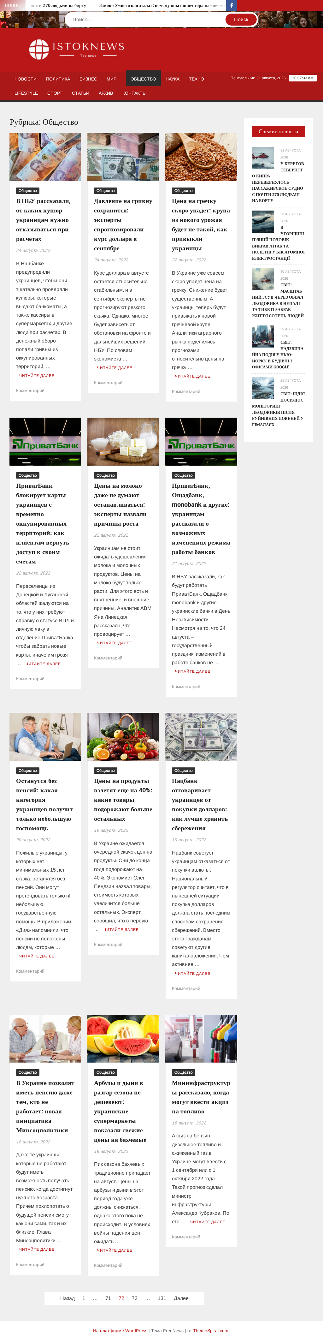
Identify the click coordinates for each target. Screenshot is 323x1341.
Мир (111, 78)
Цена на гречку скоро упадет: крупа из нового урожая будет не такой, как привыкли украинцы (201, 224)
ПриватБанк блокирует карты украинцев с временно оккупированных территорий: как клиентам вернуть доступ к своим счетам (42, 523)
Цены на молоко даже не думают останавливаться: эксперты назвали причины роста (120, 504)
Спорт (54, 93)
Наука (172, 78)
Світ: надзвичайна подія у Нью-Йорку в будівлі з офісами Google (277, 354)
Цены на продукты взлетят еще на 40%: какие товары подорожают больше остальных (123, 799)
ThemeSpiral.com (210, 1330)
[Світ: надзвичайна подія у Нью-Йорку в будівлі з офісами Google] (263, 336)
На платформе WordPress (120, 1330)
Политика (58, 78)
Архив (106, 93)
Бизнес (88, 78)
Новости (26, 78)
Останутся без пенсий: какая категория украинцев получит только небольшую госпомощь (44, 804)
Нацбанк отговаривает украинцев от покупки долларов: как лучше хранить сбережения (200, 804)
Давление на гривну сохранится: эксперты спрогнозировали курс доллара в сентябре (123, 224)
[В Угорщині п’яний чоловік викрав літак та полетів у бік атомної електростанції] (263, 221)
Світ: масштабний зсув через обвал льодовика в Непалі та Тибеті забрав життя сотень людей (278, 300)
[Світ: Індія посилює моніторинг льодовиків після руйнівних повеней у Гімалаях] (263, 387)
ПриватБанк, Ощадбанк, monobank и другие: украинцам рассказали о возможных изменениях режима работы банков (201, 519)
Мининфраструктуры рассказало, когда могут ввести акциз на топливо (201, 1097)
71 (108, 1298)
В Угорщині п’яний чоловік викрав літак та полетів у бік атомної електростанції (278, 242)
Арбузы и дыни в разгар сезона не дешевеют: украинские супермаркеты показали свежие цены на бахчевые (120, 1111)
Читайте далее (37, 375)
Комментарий (30, 390)
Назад (67, 1298)
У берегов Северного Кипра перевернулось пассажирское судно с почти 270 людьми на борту (278, 182)
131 (162, 1298)
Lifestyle (26, 93)
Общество (143, 78)
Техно (196, 78)
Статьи (80, 93)
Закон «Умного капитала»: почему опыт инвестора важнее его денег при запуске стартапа (175, 5)
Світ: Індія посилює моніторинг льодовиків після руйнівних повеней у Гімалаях (278, 409)
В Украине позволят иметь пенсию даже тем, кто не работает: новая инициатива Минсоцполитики (45, 1106)
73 (135, 1298)
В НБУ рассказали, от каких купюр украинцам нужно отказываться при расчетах (43, 219)
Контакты (134, 93)
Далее (181, 1298)
